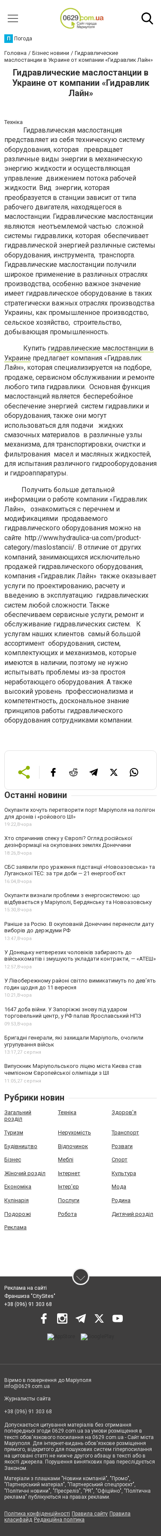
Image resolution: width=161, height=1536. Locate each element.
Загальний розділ (17, 1115)
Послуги (68, 1200)
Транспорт (125, 1132)
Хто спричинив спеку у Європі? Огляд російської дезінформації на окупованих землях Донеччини (68, 841)
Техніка (67, 1112)
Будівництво (20, 1146)
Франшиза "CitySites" (29, 1296)
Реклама (15, 1227)
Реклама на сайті (25, 1288)
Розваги (122, 1146)
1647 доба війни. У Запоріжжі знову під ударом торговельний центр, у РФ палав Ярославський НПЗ (72, 1012)
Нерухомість (74, 1132)
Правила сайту (90, 1514)
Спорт (120, 1159)
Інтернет (69, 1173)
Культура (124, 1173)
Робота (67, 1214)
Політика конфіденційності (37, 1514)
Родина (121, 1200)
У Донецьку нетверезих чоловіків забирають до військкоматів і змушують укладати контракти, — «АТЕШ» (80, 955)
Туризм (13, 1132)
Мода (119, 1186)
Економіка (17, 1186)
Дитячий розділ (132, 1214)
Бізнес (12, 1159)
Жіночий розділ (25, 1173)
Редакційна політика (59, 1520)
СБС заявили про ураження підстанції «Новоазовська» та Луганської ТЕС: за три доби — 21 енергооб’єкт (79, 870)
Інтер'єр (68, 1186)
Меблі (65, 1159)
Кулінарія (16, 1200)
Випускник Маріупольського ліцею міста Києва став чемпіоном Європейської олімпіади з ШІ (73, 1069)
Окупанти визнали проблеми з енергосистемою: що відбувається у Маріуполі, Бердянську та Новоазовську (78, 898)
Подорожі (17, 1214)
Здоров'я (124, 1112)
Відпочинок (73, 1146)
